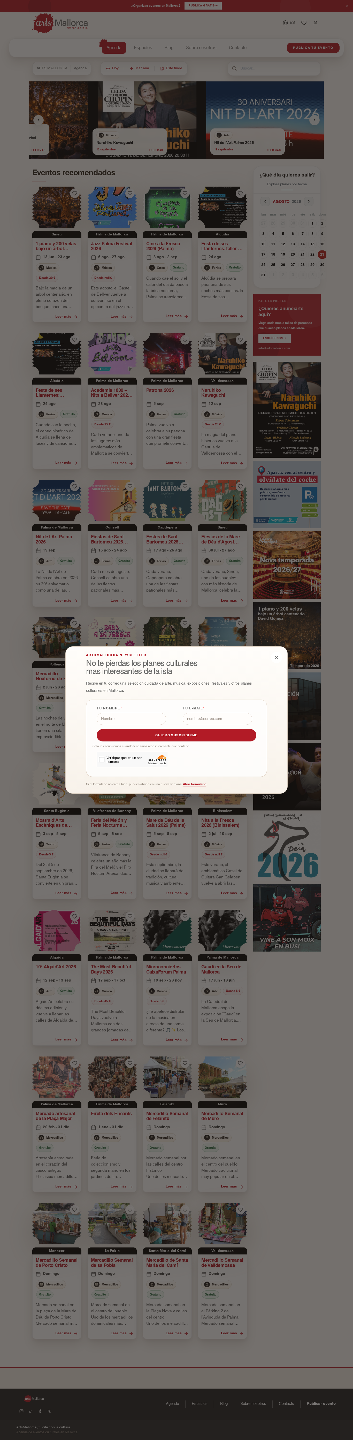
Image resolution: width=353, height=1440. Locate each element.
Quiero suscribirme (176, 735)
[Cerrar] (276, 657)
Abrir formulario (194, 784)
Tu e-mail (193, 708)
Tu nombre (108, 708)
